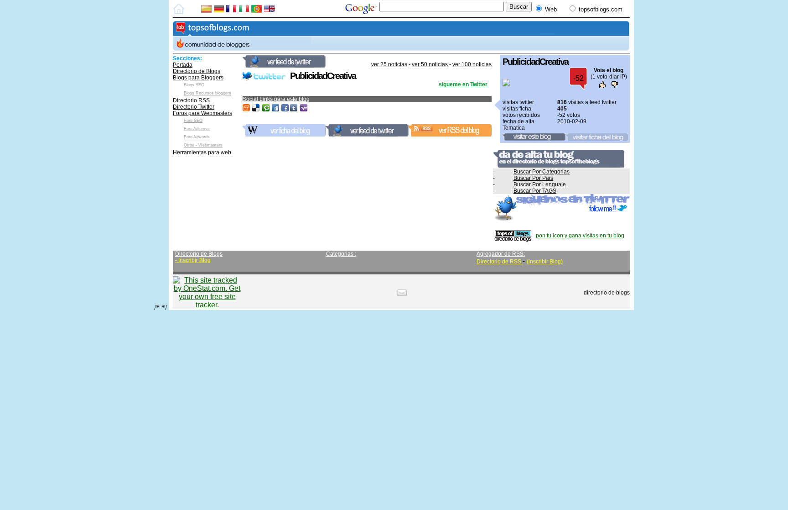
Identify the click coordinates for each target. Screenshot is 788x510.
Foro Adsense (197, 128)
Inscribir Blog (194, 260)
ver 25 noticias (389, 64)
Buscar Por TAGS (534, 191)
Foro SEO (193, 120)
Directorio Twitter (193, 107)
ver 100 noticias (472, 64)
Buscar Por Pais (533, 178)
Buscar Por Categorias (541, 171)
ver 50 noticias (430, 64)
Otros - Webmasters (203, 145)
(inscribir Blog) (545, 261)
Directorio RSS (191, 100)
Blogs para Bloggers (198, 77)
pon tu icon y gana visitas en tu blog (580, 235)
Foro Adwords (197, 137)
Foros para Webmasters (202, 113)
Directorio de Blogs (196, 71)
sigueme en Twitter (463, 84)
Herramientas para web (202, 152)
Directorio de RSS (500, 261)
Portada (182, 65)
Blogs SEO (194, 85)
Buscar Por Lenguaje (539, 184)
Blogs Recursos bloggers (207, 93)
